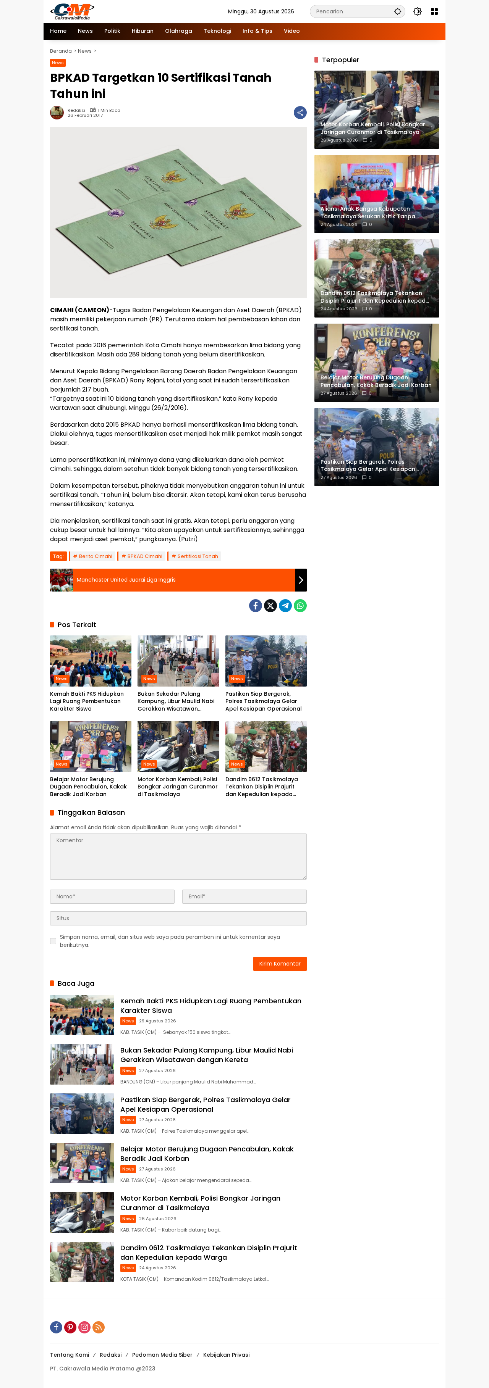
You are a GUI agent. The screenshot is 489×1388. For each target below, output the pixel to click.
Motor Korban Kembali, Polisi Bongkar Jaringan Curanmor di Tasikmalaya (178, 787)
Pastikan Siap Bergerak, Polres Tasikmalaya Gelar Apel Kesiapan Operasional (263, 701)
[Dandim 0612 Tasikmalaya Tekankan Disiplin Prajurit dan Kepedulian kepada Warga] (266, 746)
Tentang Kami (69, 1355)
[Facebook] (255, 605)
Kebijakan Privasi (226, 1355)
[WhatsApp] (300, 605)
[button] (397, 11)
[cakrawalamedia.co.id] (117, 11)
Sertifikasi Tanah (198, 556)
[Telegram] (285, 605)
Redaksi (76, 110)
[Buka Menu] (434, 11)
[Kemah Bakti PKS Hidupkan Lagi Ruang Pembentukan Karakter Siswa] (90, 661)
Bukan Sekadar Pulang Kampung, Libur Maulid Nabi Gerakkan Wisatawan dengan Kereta (176, 701)
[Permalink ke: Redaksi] (59, 112)
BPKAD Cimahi (145, 556)
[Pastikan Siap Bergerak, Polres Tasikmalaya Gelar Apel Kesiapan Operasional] (266, 661)
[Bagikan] (300, 112)
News (58, 63)
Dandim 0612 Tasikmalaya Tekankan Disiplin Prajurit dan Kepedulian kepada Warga (261, 787)
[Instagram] (84, 1327)
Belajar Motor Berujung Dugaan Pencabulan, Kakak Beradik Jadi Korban (88, 787)
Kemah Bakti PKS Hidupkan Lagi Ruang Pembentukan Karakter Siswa (87, 701)
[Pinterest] (70, 1327)
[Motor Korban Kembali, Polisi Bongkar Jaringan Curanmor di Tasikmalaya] (178, 746)
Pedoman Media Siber (162, 1355)
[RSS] (98, 1327)
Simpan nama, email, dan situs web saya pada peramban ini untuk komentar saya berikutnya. (170, 941)
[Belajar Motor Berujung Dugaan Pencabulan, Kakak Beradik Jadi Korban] (90, 746)
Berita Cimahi (95, 556)
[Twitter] (270, 605)
